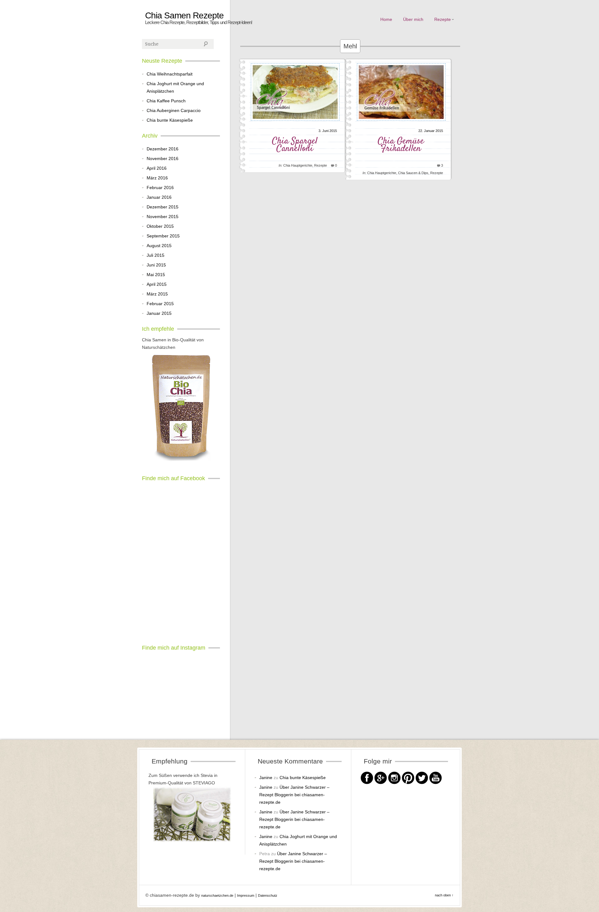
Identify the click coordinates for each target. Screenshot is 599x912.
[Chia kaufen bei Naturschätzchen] (181, 408)
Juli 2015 (155, 255)
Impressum (245, 895)
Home (386, 19)
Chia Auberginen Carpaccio (174, 110)
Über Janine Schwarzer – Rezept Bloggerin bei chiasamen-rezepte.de (294, 795)
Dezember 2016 (162, 148)
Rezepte (442, 19)
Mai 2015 (156, 274)
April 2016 (157, 168)
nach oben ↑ (444, 895)
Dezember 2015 (162, 206)
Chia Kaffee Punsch (166, 100)
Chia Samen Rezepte (184, 15)
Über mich (413, 19)
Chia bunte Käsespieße (170, 120)
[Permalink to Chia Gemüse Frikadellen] (401, 123)
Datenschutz (267, 895)
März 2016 (157, 177)
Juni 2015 (156, 264)
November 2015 (162, 216)
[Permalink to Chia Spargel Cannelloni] (295, 123)
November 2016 (162, 158)
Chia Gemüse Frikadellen (401, 144)
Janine (265, 777)
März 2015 (157, 293)
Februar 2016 (160, 187)
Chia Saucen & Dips (413, 173)
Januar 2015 (159, 313)
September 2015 (163, 235)
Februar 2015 (160, 303)
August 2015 (159, 245)
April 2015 (157, 284)
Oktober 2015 (160, 226)
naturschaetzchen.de (217, 895)
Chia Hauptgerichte (297, 165)
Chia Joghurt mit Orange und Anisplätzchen (175, 87)
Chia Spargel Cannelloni (295, 144)
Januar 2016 (159, 197)
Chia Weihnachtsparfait (169, 73)
